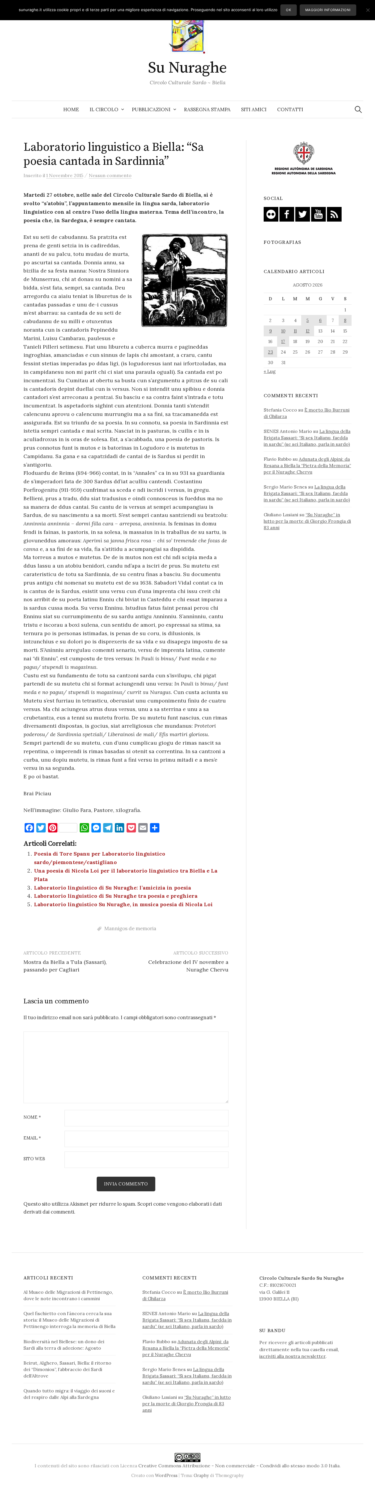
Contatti (290, 109)
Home (71, 109)
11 (295, 331)
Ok (288, 10)
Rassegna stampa (207, 109)
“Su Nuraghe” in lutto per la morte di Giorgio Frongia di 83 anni (307, 521)
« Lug (270, 371)
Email (32, 1138)
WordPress (166, 1475)
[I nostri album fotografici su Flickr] (271, 214)
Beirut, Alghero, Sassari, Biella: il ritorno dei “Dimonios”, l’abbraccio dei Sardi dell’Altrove (67, 1369)
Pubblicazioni (151, 109)
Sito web (34, 1159)
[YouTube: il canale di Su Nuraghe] (318, 214)
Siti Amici (254, 109)
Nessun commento (110, 175)
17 (283, 341)
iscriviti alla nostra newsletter (292, 1356)
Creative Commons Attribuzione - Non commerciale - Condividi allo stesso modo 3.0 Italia (239, 1466)
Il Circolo (104, 109)
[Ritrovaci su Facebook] (286, 214)
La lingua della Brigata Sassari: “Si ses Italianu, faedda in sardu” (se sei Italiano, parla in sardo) (307, 437)
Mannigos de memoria (130, 928)
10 (283, 331)
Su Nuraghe (187, 68)
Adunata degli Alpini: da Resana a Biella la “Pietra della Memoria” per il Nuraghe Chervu (307, 465)
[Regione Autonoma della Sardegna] (304, 158)
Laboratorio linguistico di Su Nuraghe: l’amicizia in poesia (112, 887)
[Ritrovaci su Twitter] (302, 214)
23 (270, 352)
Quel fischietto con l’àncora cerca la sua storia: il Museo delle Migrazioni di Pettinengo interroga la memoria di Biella (69, 1319)
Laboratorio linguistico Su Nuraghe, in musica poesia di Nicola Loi (123, 904)
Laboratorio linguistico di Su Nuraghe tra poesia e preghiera (115, 895)
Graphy (201, 1475)
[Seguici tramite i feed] (334, 214)
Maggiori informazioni (328, 10)
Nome (32, 1117)
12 (308, 331)
